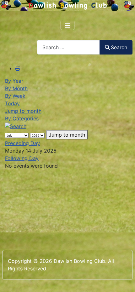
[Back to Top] (124, 280)
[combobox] (68, 47)
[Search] (15, 126)
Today (12, 103)
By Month (16, 88)
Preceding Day (22, 143)
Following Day (22, 158)
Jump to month (23, 111)
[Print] (17, 68)
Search (119, 47)
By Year (14, 81)
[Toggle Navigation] (67, 25)
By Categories (22, 118)
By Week (15, 96)
